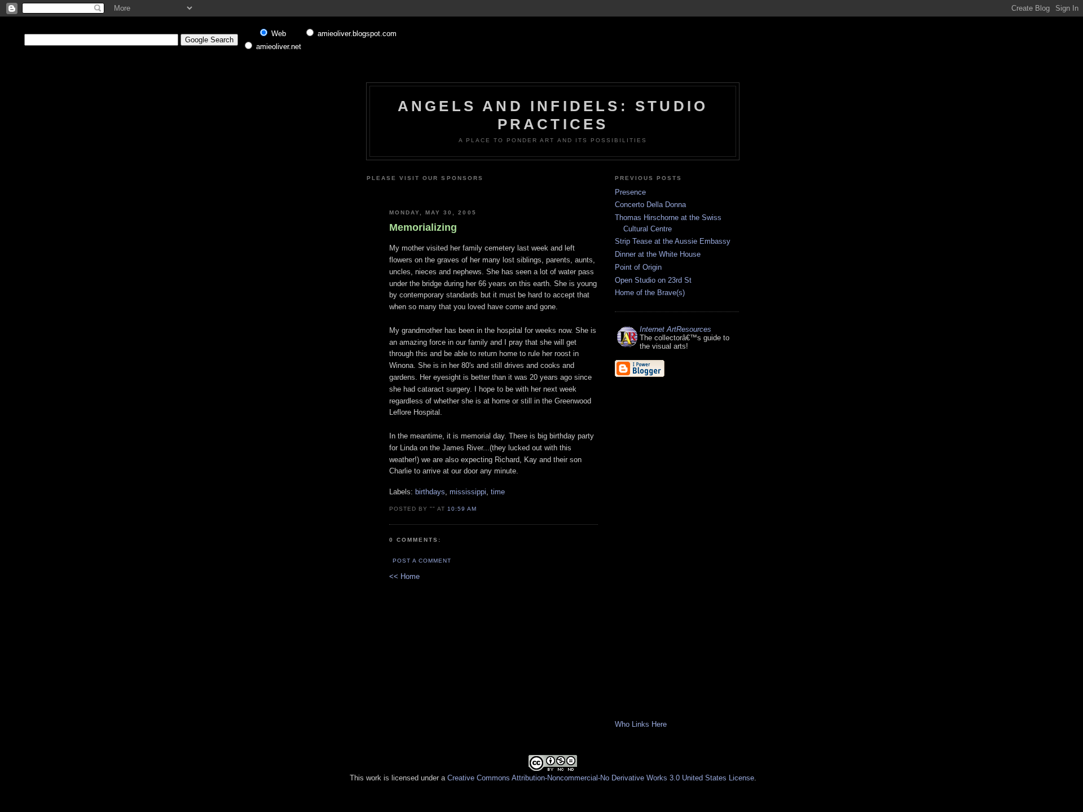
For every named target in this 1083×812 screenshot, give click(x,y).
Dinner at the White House (658, 254)
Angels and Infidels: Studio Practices (553, 115)
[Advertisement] (523, 191)
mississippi (468, 492)
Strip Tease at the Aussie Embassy (672, 241)
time (498, 492)
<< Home (404, 576)
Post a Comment (422, 561)
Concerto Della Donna (650, 204)
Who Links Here (641, 724)
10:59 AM (462, 509)
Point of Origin (638, 267)
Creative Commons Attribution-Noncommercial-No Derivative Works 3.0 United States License (600, 778)
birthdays (430, 492)
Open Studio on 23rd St (653, 280)
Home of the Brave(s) (650, 292)
